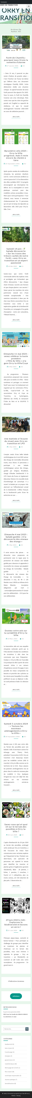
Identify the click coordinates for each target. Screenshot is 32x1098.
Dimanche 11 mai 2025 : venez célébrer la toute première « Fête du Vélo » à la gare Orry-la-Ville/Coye (16, 358)
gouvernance (9, 1060)
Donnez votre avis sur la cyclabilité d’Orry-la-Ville (16, 632)
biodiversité (8, 1044)
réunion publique (10, 1079)
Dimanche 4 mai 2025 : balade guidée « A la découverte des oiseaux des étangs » (16, 538)
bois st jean (8, 1048)
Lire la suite (17, 116)
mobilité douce (9, 1064)
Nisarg (19, 1095)
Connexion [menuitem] (4, 2)
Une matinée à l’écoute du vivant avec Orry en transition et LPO (16, 441)
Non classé (8, 1072)
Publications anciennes (16, 981)
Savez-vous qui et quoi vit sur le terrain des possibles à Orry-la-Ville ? (16, 828)
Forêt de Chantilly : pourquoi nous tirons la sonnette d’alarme (16, 60)
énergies (7, 1056)
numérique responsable (12, 1075)
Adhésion (16, 996)
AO (23, 66)
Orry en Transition (9, 5)
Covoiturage (8, 1052)
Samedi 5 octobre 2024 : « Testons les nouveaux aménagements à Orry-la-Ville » (16, 728)
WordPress (25, 1093)
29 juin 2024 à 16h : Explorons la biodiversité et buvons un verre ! (16, 923)
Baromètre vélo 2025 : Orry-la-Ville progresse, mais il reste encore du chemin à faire (16, 155)
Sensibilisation (9, 1083)
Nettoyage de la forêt (11, 1068)
